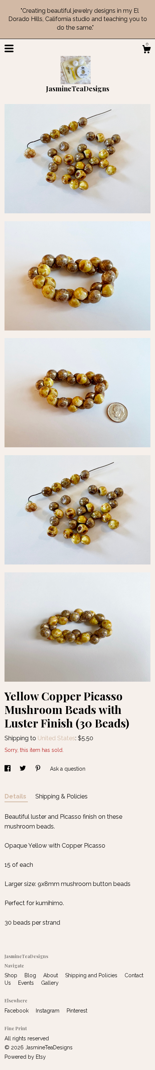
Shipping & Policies (61, 796)
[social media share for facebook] (8, 769)
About (51, 975)
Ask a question (67, 769)
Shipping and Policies (92, 975)
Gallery (50, 983)
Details (16, 796)
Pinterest (77, 1011)
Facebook (17, 1011)
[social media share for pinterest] (39, 769)
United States (56, 738)
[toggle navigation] (9, 48)
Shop (12, 975)
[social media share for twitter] (23, 769)
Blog (31, 975)
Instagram (48, 1011)
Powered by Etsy (25, 1057)
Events (26, 983)
